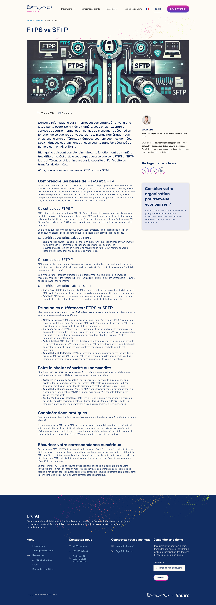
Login (35, 564)
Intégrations (66, 9)
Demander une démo (43, 569)
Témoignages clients (90, 9)
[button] (145, 170)
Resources (39, 20)
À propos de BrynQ (134, 9)
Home (29, 20)
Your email (159, 562)
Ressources (111, 9)
